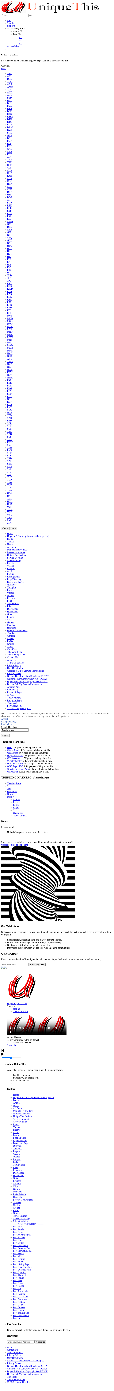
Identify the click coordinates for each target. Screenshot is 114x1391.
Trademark (12, 1376)
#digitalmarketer (15, 755)
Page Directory (20, 1140)
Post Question (19, 1272)
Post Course (18, 1242)
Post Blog (17, 1226)
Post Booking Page (22, 1248)
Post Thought (19, 1275)
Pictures (16, 1129)
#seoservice (13, 753)
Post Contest (19, 1307)
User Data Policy (15, 1358)
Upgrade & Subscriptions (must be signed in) (34, 1097)
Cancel (5, 528)
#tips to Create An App (18, 769)
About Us (11, 1347)
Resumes (17, 1170)
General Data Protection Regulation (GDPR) (28, 1366)
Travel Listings (20, 815)
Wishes (16, 1154)
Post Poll (17, 1288)
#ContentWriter (14, 761)
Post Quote (18, 1283)
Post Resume (19, 1294)
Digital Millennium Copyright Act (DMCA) (27, 1371)
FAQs (16, 1210)
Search (5, 736)
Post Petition (19, 1302)
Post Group (18, 1310)
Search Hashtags (9, 727)
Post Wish (17, 1280)
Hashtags (17, 1197)
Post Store (18, 1240)
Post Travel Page (21, 1312)
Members (17, 1191)
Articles (16, 799)
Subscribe (11, 1045)
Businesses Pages (21, 1143)
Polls (15, 1162)
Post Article (18, 1229)
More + (10, 797)
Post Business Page (22, 1269)
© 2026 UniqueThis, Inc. (19, 1382)
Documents (18, 1175)
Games (16, 1189)
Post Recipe (18, 1286)
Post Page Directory (22, 1267)
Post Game (18, 1304)
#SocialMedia (14, 750)
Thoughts (17, 1148)
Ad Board (17, 1108)
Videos (16, 1127)
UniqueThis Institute (22, 1116)
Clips (15, 1186)
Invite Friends (19, 1194)
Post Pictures (19, 1259)
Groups (16, 1213)
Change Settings (8, 721)
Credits (16, 1208)
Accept (4, 719)
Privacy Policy (14, 1355)
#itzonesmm (13, 771)
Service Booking (21, 1119)
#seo (9, 747)
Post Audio (18, 1261)
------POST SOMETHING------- (28, 1224)
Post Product (19, 1237)
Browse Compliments (23, 1199)
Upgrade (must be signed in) (14, 845)
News (10, 794)
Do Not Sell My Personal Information (24, 1374)
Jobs (9, 788)
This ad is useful (20, 1011)
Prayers (16, 1151)
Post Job (17, 1318)
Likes (15, 1167)
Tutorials (17, 1202)
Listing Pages (19, 1138)
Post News (18, 1232)
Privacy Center (14, 1363)
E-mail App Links (37, 965)
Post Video (18, 1256)
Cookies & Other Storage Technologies (25, 1360)
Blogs (16, 1100)
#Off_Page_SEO (15, 766)
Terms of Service (15, 1352)
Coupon (17, 1183)
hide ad (16, 1009)
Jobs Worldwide (20, 1221)
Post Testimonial (20, 1291)
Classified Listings (21, 1218)
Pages (16, 805)
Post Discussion (20, 1296)
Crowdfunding (20, 1121)
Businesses (12, 791)
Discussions (18, 1173)
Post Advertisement (22, 1234)
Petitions (17, 1181)
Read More (6, 724)
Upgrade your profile (17, 1003)
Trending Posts (14, 783)
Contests (17, 1205)
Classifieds (18, 813)
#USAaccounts (14, 758)
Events (16, 802)
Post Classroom (20, 1245)
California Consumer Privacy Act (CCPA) (27, 1368)
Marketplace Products (23, 1111)
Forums (16, 1135)
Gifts (15, 1178)
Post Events (18, 1253)
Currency (5, 65)
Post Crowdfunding (22, 1251)
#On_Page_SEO (15, 763)
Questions (17, 1146)
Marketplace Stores (22, 1113)
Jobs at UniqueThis (16, 1379)
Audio (16, 1132)
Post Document (20, 1299)
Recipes (16, 1159)
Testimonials (19, 1164)
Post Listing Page (21, 1264)
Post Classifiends (21, 1315)
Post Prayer (18, 1277)
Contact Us (12, 1350)
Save (13, 528)
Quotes (16, 1156)
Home (16, 1094)
